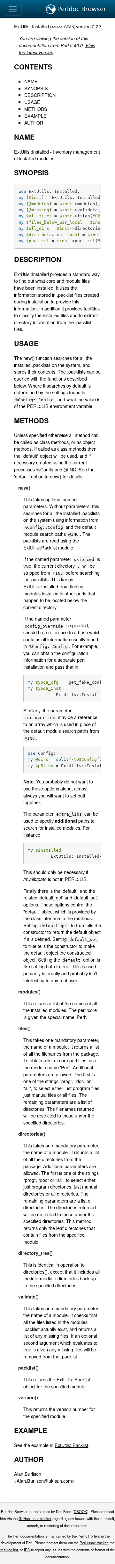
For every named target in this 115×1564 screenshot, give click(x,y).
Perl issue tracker (94, 1542)
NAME (31, 81)
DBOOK (80, 1511)
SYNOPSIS (36, 88)
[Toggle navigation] (13, 9)
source (56, 26)
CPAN (69, 26)
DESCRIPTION (40, 94)
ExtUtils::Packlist (40, 547)
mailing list (9, 1549)
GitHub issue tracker (35, 1518)
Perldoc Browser (81, 8)
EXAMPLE (35, 115)
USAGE (32, 101)
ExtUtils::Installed (31, 26)
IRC (27, 1549)
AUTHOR (33, 122)
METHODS (35, 108)
